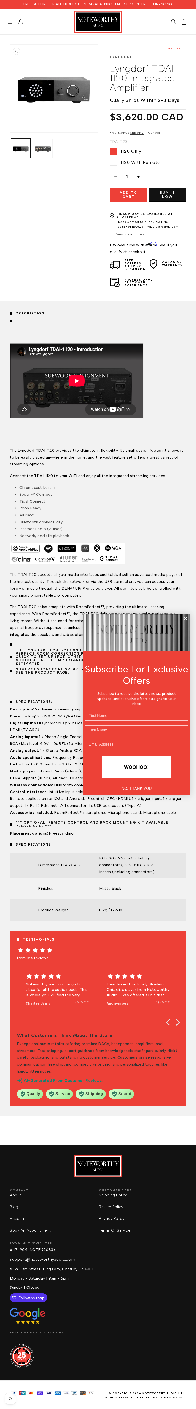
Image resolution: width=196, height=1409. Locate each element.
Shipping (137, 132)
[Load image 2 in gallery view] (43, 148)
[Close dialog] (185, 618)
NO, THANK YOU (136, 789)
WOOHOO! (136, 767)
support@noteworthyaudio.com (42, 1259)
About (15, 1195)
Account (18, 1218)
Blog (14, 1207)
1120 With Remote (140, 162)
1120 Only (131, 151)
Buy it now (167, 195)
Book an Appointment (30, 1230)
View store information (133, 234)
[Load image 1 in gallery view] (21, 148)
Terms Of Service (115, 1230)
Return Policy (111, 1207)
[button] (10, 22)
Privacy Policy (111, 1218)
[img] (98, 950)
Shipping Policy (113, 1195)
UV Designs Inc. (172, 1397)
